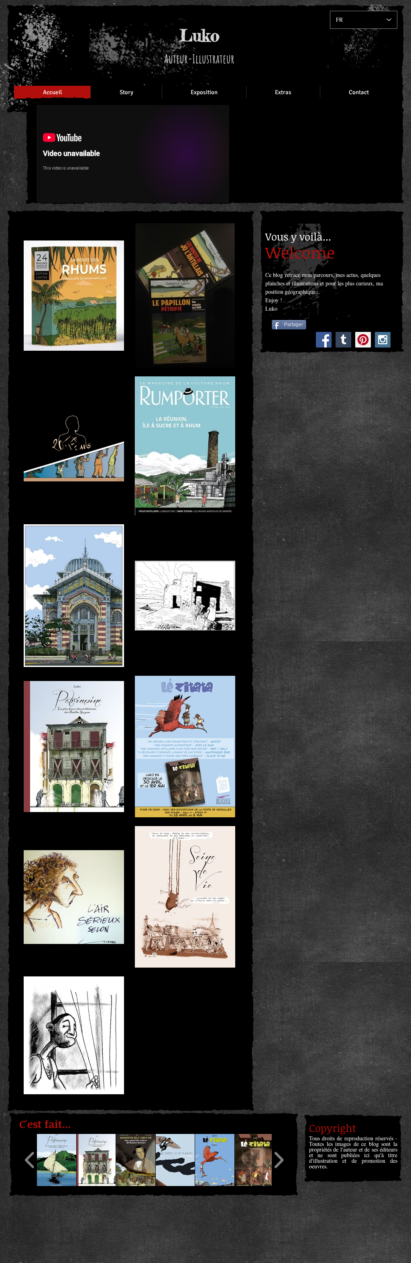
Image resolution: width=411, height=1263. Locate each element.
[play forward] (279, 1160)
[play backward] (30, 1160)
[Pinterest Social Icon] (363, 340)
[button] (56, 1160)
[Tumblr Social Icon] (343, 340)
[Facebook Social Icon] (324, 340)
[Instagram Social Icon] (383, 340)
